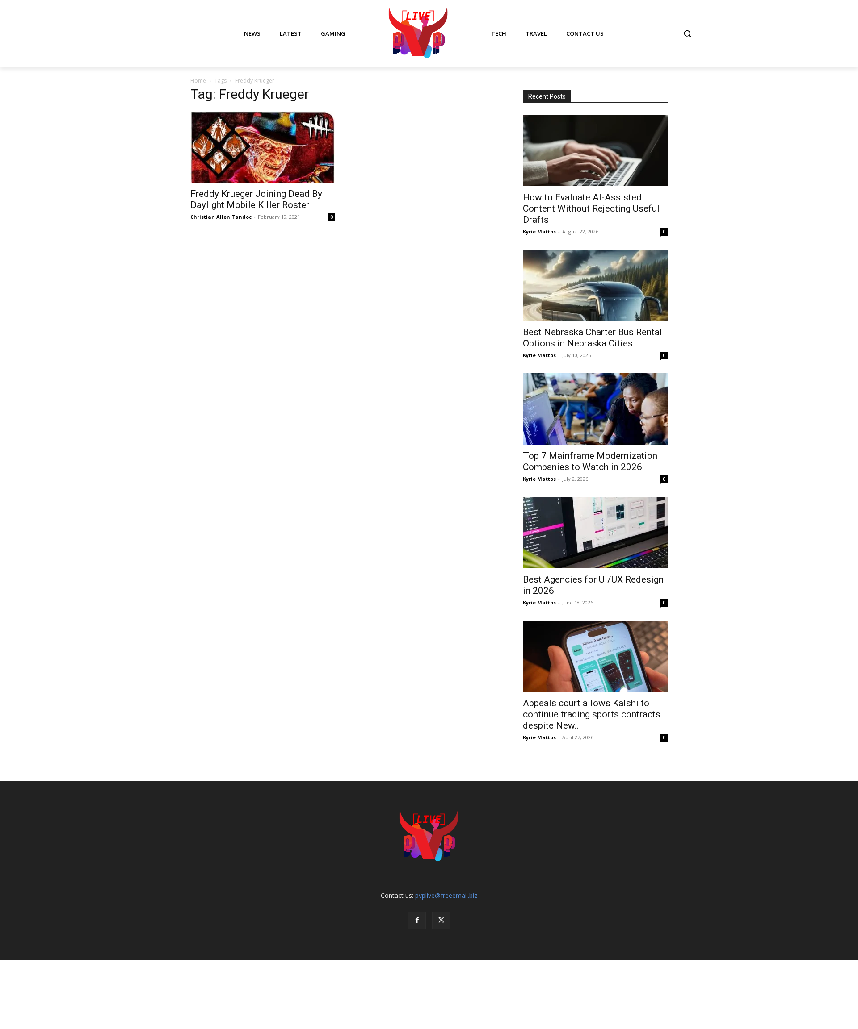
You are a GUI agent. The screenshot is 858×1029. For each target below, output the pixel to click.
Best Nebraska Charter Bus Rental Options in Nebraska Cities (592, 338)
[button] (687, 33)
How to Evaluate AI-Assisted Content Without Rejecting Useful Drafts (591, 208)
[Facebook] (417, 920)
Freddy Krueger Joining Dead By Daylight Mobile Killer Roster (256, 199)
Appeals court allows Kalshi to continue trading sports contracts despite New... (591, 714)
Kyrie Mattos (539, 231)
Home (198, 80)
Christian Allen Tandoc (221, 216)
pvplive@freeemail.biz (446, 895)
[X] (441, 920)
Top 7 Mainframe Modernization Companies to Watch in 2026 (590, 461)
